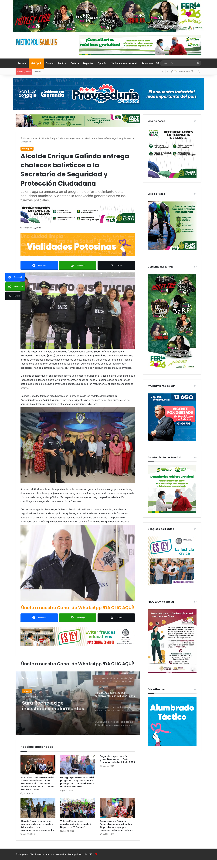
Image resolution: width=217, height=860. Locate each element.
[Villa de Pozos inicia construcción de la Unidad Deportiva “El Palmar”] (77, 808)
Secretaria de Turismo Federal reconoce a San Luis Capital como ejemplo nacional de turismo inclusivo (117, 825)
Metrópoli (36, 63)
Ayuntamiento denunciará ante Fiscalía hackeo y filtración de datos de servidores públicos (54, 704)
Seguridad (29, 691)
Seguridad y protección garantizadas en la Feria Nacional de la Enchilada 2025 (117, 759)
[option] (78, 703)
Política (62, 63)
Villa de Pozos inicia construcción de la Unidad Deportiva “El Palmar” (75, 824)
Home (25, 138)
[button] (77, 310)
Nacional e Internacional (124, 63)
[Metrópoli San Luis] (37, 42)
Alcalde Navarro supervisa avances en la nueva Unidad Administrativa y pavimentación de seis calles (37, 825)
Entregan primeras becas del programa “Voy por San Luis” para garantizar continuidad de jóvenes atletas (77, 782)
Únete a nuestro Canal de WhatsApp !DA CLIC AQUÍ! (77, 608)
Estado (50, 63)
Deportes (88, 63)
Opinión (102, 63)
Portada (22, 63)
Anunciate (147, 63)
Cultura (75, 63)
